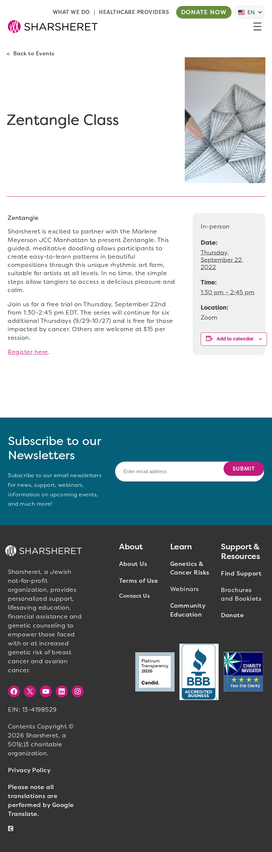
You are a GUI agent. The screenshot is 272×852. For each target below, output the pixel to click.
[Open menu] (257, 26)
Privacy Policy (29, 770)
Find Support (241, 573)
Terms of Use (138, 580)
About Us (133, 564)
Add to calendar (235, 339)
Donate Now (204, 12)
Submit (244, 469)
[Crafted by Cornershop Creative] (12, 828)
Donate (232, 615)
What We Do (71, 12)
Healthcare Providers (134, 12)
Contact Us (134, 596)
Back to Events (33, 53)
